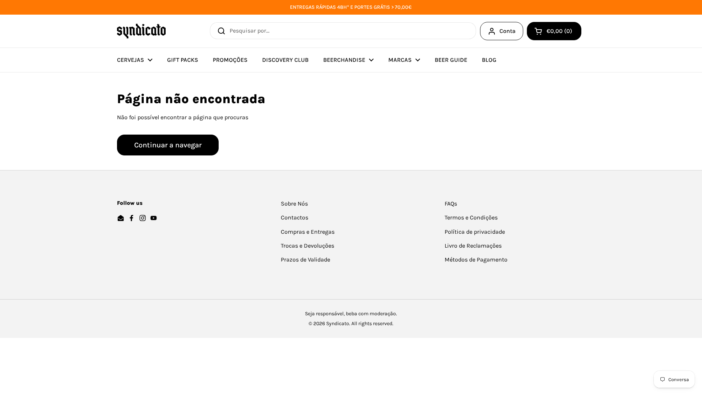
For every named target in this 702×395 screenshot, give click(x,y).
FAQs (451, 203)
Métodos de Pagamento (476, 259)
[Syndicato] (141, 31)
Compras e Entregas (308, 231)
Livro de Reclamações (473, 245)
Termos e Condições (471, 217)
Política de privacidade (475, 231)
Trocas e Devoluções (307, 245)
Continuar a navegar (167, 145)
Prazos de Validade (305, 259)
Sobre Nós (294, 203)
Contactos (294, 217)
